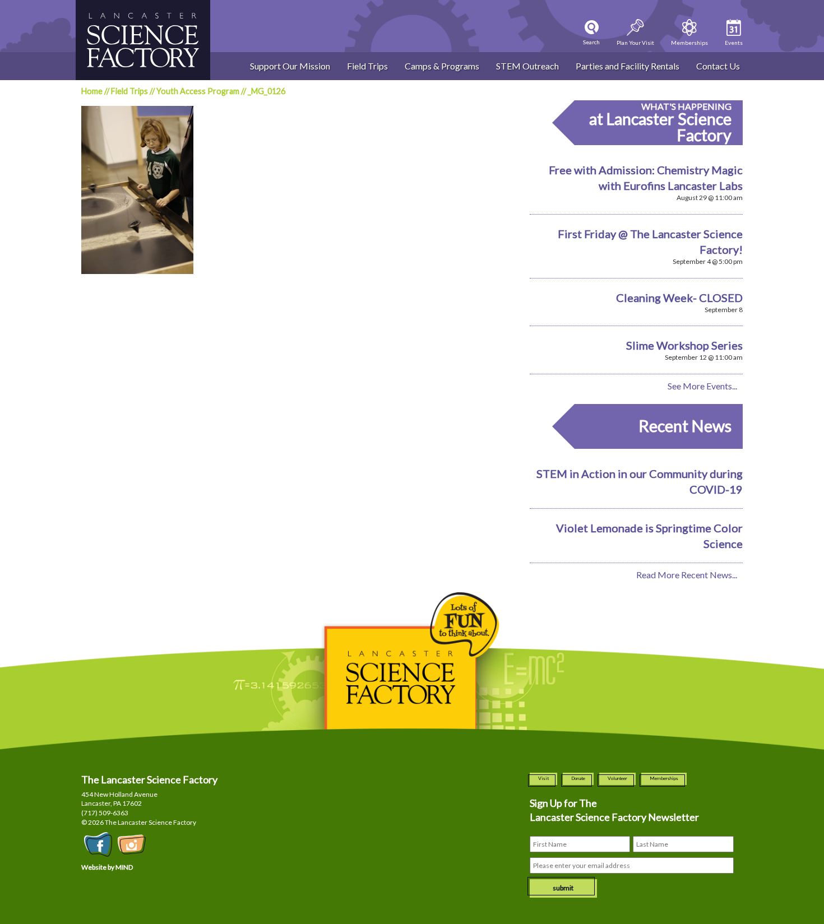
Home (92, 91)
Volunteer (617, 778)
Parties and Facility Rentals (627, 66)
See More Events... (702, 385)
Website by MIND (107, 867)
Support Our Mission (290, 66)
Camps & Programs (442, 66)
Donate (578, 778)
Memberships (664, 778)
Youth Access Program (197, 91)
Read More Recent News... (686, 574)
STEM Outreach (527, 66)
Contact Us (718, 66)
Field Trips (367, 66)
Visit (543, 778)
